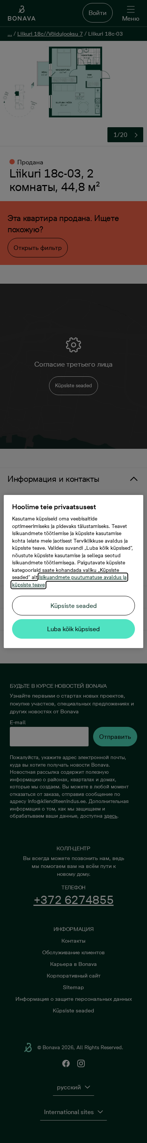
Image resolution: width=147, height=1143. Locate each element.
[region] (74, 571)
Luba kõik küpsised (73, 629)
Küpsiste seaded (74, 605)
